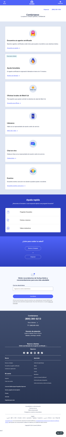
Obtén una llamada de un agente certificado (33, 346)
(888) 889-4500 (34, 325)
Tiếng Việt (58, 418)
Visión (35, 371)
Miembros (36, 374)
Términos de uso (33, 408)
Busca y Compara (33, 248)
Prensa (6, 393)
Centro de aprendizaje (39, 363)
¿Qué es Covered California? (40, 377)
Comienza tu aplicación (10, 368)
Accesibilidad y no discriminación (33, 406)
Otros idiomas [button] (33, 323)
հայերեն (40, 418)
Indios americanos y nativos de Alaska (42, 383)
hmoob (19, 418)
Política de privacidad (33, 410)
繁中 (12, 418)
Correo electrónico (19, 285)
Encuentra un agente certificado (12, 365)
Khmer (49, 418)
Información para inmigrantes (40, 380)
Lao (53, 418)
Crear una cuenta (9, 381)
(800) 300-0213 (33, 318)
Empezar (46, 9)
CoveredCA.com (8, 420)
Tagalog (34, 418)
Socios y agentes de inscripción (12, 390)
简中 (15, 418)
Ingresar (7, 378)
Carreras (7, 396)
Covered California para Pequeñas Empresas (15, 386)
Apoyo (35, 365)
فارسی (45, 418)
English (32, 416)
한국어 (24, 418)
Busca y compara (9, 363)
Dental (35, 368)
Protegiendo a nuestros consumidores (33, 412)
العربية (8, 418)
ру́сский (29, 418)
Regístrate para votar (10, 400)
